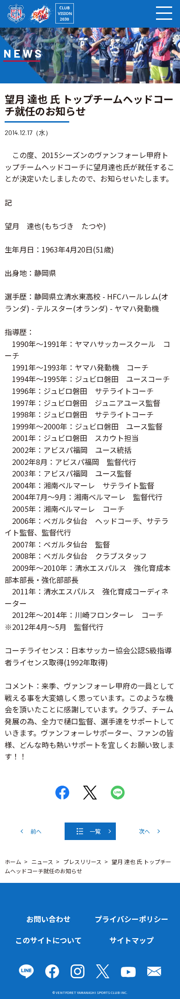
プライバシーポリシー (131, 918)
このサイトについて (48, 940)
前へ (36, 831)
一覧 (95, 831)
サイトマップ (131, 940)
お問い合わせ (48, 918)
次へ (144, 831)
